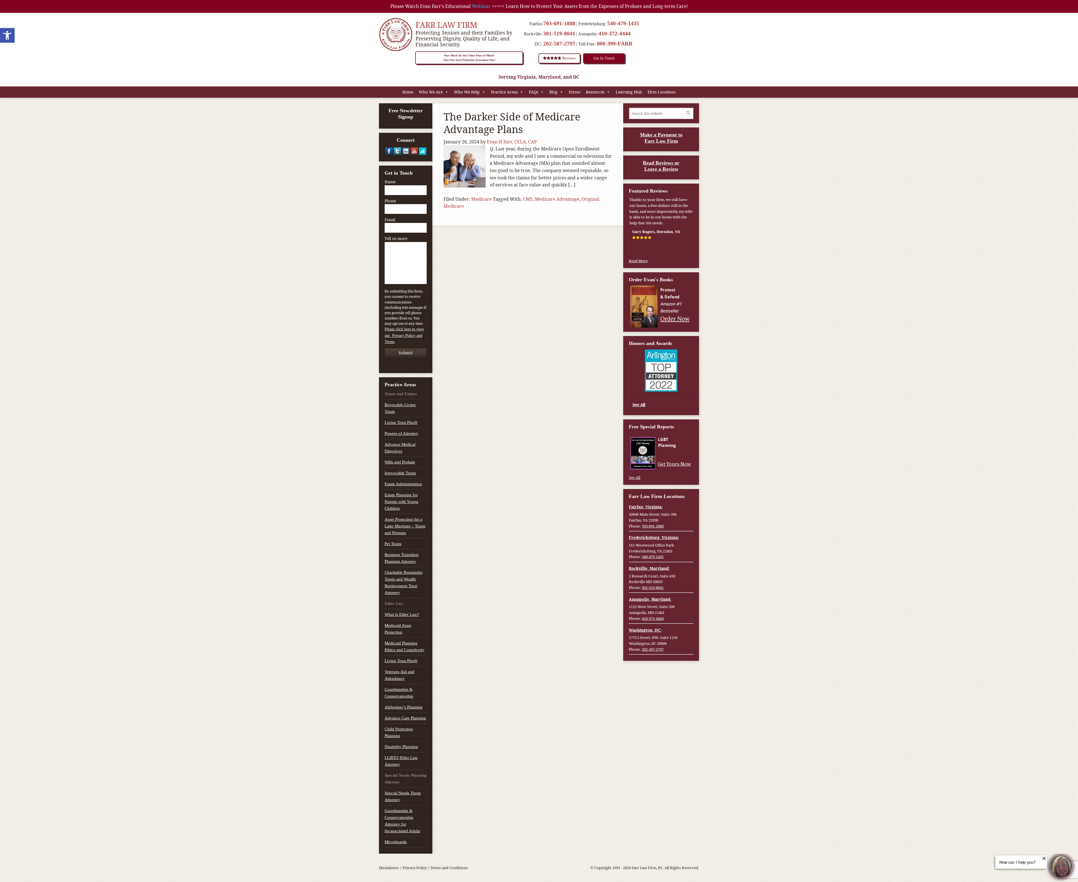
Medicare (481, 199)
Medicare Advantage (557, 199)
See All (638, 404)
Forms (574, 92)
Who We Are (431, 92)
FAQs (533, 92)
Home (407, 92)
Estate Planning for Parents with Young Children (401, 502)
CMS (528, 199)
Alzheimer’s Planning (403, 707)
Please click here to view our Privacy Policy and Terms (404, 335)
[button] (7, 35)
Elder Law (394, 603)
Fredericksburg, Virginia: (654, 537)
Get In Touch (604, 58)
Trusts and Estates (401, 394)
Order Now (675, 318)
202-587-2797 (559, 43)
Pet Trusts (393, 543)
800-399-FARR (614, 43)
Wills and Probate (400, 462)
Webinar (481, 6)
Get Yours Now (675, 464)
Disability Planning (401, 746)
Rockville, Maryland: (649, 568)
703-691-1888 (559, 23)
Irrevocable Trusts (400, 473)
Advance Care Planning (405, 718)
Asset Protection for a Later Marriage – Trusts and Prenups (405, 526)
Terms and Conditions (449, 867)
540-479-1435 (623, 23)
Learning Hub (629, 92)
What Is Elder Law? (402, 614)
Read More (638, 260)
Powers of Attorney (401, 433)
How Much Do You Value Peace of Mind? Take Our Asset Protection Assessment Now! (469, 57)
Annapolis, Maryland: (650, 599)
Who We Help (467, 92)
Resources (595, 92)
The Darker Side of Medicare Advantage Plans (512, 123)
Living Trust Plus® (401, 422)
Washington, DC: (645, 630)
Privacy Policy (415, 867)
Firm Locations (662, 92)
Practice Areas (504, 92)
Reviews (568, 58)
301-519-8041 (559, 33)
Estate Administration (403, 484)
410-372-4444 (615, 33)
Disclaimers (389, 867)
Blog (553, 92)
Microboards (396, 842)
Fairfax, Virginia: (646, 506)
